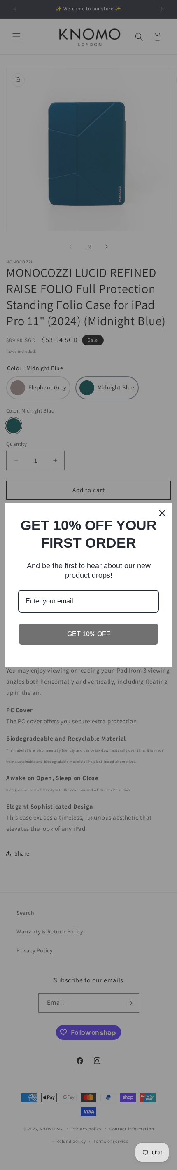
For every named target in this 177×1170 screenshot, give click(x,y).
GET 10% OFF (88, 634)
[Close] (162, 513)
